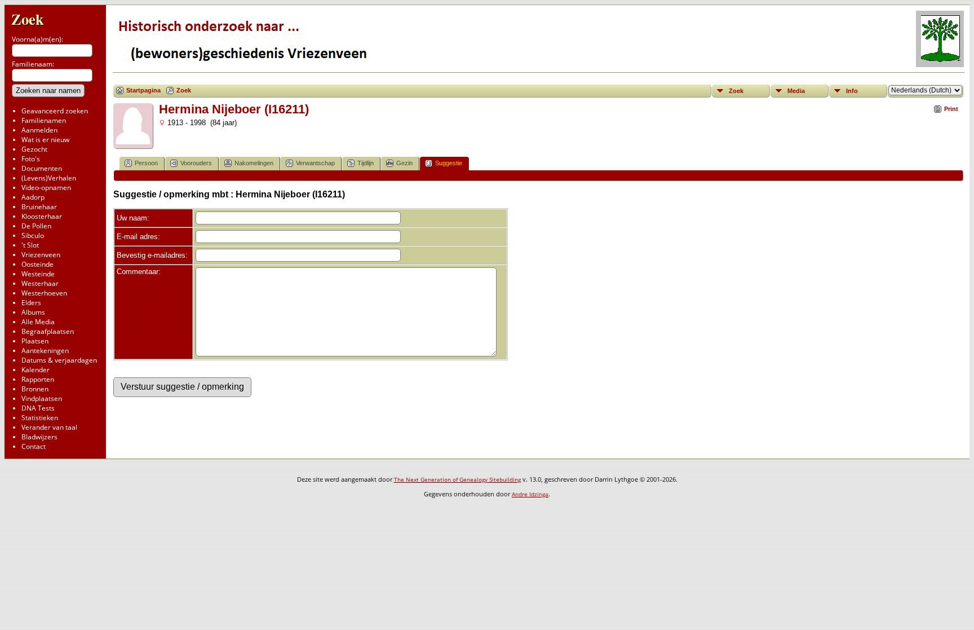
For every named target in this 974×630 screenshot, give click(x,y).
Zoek (27, 19)
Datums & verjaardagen (59, 360)
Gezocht (34, 149)
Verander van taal (49, 427)
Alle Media (38, 322)
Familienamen (43, 120)
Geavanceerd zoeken (54, 111)
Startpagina (143, 90)
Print (951, 108)
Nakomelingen (253, 163)
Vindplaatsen (41, 398)
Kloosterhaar (41, 216)
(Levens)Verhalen (48, 178)
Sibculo (32, 235)
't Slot (30, 245)
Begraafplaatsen (47, 331)
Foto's (30, 159)
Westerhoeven (44, 293)
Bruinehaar (39, 207)
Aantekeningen (45, 350)
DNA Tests (38, 408)
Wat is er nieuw (45, 139)
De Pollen (36, 226)
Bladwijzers (39, 437)
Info (852, 90)
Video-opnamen (46, 187)
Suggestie (448, 163)
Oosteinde (37, 264)
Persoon (146, 163)
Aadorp (33, 197)
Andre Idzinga (530, 494)
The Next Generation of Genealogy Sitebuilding (457, 479)
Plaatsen (34, 341)
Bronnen (34, 389)
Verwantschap (315, 163)
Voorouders (196, 163)
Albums (33, 312)
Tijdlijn (365, 163)
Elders (31, 302)
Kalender (35, 370)
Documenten (41, 168)
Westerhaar (40, 283)
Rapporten (37, 379)
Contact (33, 446)
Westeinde (38, 274)
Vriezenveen (40, 254)
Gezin (404, 163)
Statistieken (39, 417)
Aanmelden (39, 130)
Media (796, 90)
